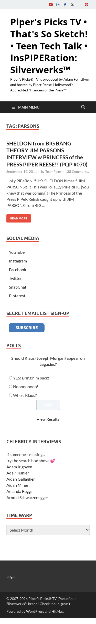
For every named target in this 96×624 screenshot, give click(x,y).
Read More (16, 217)
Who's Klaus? (25, 395)
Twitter (15, 278)
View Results (48, 419)
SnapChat (17, 286)
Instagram (18, 260)
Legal (11, 576)
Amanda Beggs (19, 491)
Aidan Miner (17, 485)
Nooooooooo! (25, 386)
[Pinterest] (86, 4)
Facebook (17, 269)
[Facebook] (65, 4)
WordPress (35, 611)
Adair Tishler (17, 472)
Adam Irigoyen (19, 466)
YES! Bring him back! (31, 377)
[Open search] (83, 107)
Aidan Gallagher (20, 479)
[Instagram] (58, 4)
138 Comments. (77, 172)
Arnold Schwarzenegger (27, 497)
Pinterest (17, 295)
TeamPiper (53, 172)
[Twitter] (72, 4)
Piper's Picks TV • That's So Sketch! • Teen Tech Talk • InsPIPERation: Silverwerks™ (49, 46)
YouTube (17, 252)
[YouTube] (51, 4)
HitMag (57, 611)
